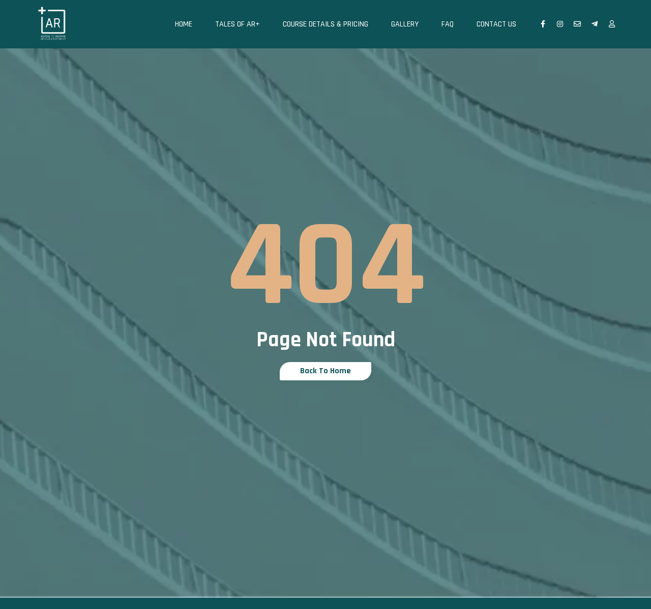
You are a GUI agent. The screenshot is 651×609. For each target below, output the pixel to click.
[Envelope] (577, 23)
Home (183, 24)
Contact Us (496, 24)
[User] (611, 23)
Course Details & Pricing (325, 24)
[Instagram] (560, 23)
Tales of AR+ (237, 24)
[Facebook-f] (542, 23)
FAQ (447, 24)
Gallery (405, 24)
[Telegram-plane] (594, 23)
